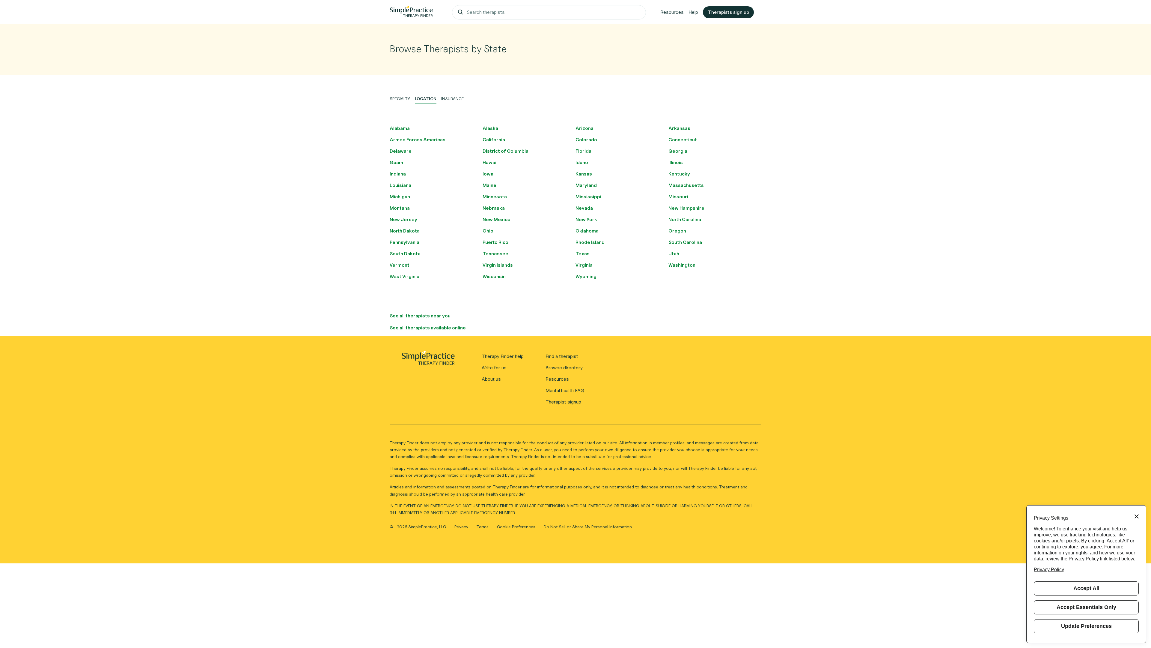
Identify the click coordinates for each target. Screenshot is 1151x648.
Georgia (677, 151)
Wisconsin (494, 276)
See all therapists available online (428, 328)
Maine (489, 185)
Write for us (494, 367)
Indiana (398, 174)
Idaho (582, 162)
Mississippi (588, 197)
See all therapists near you (420, 316)
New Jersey (403, 219)
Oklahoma (587, 231)
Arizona (584, 128)
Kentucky (679, 174)
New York (586, 219)
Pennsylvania (404, 242)
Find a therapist (562, 356)
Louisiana (400, 185)
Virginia (584, 265)
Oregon (677, 231)
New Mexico (496, 219)
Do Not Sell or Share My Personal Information (588, 526)
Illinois (675, 162)
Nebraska (494, 208)
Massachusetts (686, 185)
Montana (400, 208)
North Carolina (684, 219)
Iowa (488, 174)
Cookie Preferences (516, 526)
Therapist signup (563, 402)
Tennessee (495, 253)
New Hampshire (686, 208)
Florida (583, 151)
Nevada (584, 208)
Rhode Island (590, 242)
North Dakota (405, 231)
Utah (673, 253)
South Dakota (405, 253)
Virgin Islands (498, 265)
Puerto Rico (495, 242)
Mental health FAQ (565, 390)
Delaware (401, 151)
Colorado (586, 139)
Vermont (399, 265)
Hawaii (490, 162)
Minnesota (495, 197)
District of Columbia (505, 151)
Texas (583, 253)
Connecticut (682, 139)
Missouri (678, 197)
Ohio (488, 231)
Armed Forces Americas (417, 139)
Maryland (586, 185)
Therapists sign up (728, 12)
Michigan (400, 197)
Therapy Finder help (503, 356)
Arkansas (679, 128)
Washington (681, 265)
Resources (672, 12)
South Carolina (685, 242)
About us (491, 379)
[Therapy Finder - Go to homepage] (428, 360)
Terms (483, 526)
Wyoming (586, 276)
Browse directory (564, 367)
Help (693, 12)
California (494, 139)
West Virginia (404, 276)
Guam (396, 162)
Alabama (400, 128)
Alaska (490, 128)
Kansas (584, 174)
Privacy (461, 526)
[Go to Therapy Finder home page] (411, 12)
